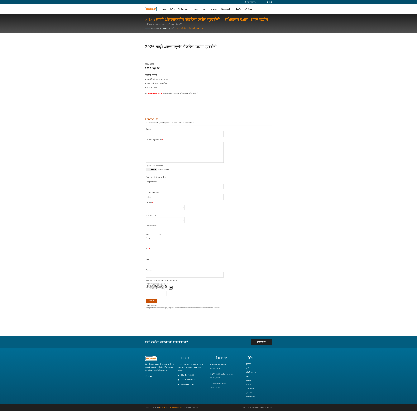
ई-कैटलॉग (238, 9)
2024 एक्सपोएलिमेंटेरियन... (218, 383)
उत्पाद (195, 9)
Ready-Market (266, 407)
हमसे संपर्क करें (248, 9)
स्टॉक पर (214, 9)
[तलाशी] (245, 2)
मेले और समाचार (183, 9)
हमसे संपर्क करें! (261, 342)
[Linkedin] (151, 376)
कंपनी (172, 9)
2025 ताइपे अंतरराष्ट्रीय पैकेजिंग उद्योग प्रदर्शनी (190, 28)
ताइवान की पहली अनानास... (219, 364)
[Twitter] (148, 376)
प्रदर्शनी (171, 28)
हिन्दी (270, 2)
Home (153, 28)
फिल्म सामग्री (225, 9)
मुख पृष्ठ (164, 9)
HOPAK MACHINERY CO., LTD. (171, 407)
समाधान (204, 9)
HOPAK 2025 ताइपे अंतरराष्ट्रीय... (221, 374)
